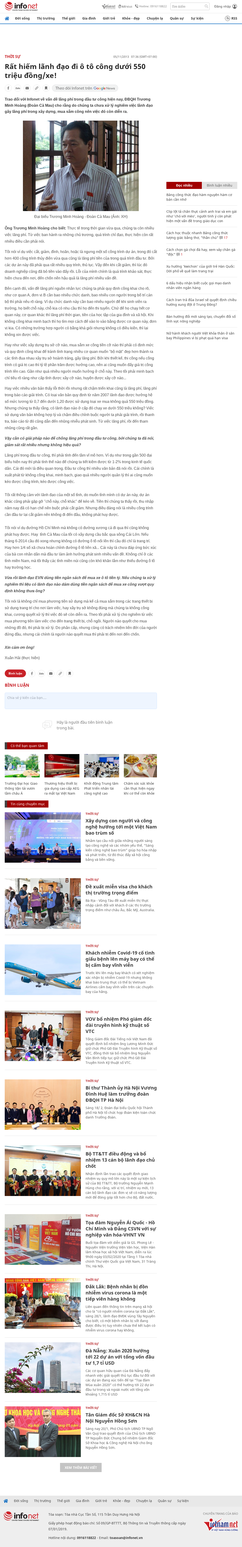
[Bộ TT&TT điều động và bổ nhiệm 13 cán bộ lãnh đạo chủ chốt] (43, 1170)
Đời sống (22, 18)
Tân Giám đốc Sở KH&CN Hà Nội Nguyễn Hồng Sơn (118, 1418)
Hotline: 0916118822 (153, 6)
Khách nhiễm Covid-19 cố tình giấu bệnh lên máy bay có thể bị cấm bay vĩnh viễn (120, 959)
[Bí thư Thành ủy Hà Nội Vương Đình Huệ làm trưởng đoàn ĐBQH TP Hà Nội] (43, 1104)
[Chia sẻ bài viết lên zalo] (17, 88)
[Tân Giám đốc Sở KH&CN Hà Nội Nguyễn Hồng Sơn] (43, 1431)
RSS (234, 18)
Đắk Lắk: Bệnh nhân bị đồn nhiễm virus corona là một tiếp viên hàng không (117, 1292)
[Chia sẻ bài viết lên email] (27, 88)
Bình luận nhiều (219, 185)
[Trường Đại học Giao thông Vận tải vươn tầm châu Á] (22, 765)
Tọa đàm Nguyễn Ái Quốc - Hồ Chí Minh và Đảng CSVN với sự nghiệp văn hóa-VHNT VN (121, 1228)
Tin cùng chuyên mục (28, 804)
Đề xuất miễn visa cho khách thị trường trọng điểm (119, 889)
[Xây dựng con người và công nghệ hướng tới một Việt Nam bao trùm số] (43, 837)
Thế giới (68, 18)
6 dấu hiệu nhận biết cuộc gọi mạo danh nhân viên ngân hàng (198, 285)
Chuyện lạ (155, 18)
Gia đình (89, 18)
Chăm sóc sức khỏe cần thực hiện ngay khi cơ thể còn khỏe (139, 788)
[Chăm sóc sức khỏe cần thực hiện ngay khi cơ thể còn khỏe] (141, 765)
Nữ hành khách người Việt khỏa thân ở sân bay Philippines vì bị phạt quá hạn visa (200, 335)
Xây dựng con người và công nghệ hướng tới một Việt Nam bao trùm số (121, 826)
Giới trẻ (109, 18)
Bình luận (15, 673)
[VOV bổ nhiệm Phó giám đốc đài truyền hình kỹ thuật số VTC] (43, 1036)
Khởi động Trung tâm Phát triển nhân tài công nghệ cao (101, 788)
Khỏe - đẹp (131, 18)
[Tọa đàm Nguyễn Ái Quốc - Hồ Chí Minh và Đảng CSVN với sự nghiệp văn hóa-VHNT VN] (43, 1239)
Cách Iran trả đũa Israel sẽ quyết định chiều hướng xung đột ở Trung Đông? (201, 302)
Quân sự (177, 18)
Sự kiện (197, 18)
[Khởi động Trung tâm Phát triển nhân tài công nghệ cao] (101, 765)
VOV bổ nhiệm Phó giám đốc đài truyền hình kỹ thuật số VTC (119, 1025)
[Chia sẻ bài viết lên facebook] (8, 88)
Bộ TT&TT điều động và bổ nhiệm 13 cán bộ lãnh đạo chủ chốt (120, 1160)
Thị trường (46, 18)
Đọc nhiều (184, 185)
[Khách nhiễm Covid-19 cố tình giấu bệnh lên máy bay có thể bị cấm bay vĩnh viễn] (43, 969)
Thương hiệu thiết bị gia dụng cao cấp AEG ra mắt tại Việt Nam (61, 788)
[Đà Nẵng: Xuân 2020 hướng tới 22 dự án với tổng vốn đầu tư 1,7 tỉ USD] (43, 1367)
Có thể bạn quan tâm (27, 745)
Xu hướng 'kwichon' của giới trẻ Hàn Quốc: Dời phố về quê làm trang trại (200, 268)
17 (225, 237)
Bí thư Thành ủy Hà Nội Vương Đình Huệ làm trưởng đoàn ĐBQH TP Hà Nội (121, 1094)
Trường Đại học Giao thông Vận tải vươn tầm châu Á (21, 788)
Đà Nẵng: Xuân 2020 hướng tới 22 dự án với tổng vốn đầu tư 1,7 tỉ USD (120, 1356)
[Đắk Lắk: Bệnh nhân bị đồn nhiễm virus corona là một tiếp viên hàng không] (43, 1303)
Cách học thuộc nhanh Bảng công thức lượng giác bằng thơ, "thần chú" (197, 235)
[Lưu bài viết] (46, 88)
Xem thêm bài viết (81, 1467)
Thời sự (13, 56)
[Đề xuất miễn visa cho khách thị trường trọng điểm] (43, 903)
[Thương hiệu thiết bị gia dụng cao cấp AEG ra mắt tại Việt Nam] (61, 765)
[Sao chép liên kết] (36, 88)
